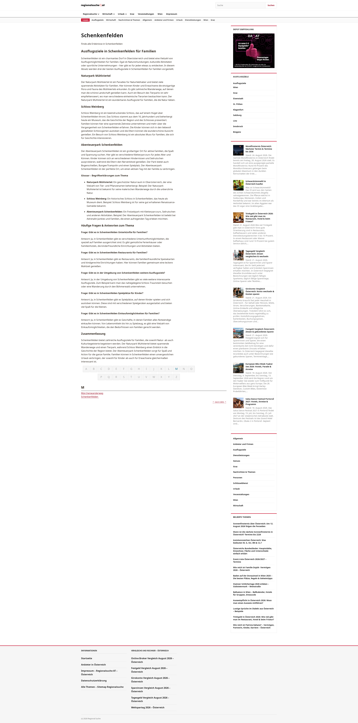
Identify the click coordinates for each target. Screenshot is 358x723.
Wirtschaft (107, 14)
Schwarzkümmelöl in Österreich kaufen (256, 182)
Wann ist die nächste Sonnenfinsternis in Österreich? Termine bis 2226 (253, 533)
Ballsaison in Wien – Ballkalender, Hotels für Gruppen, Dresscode (252, 593)
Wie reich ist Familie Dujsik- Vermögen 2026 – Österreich (251, 568)
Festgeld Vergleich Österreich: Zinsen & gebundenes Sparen (260, 330)
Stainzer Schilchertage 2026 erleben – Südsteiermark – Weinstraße (251, 585)
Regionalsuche (90, 14)
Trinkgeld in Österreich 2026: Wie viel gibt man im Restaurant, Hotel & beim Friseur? (259, 217)
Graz (132, 14)
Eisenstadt (238, 98)
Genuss (236, 461)
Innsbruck (238, 126)
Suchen (271, 5)
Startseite (86, 658)
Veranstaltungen (146, 14)
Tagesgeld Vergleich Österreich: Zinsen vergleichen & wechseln (257, 254)
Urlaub (121, 14)
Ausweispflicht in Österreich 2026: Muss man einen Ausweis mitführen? (252, 601)
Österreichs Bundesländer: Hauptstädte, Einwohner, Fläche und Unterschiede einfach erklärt (252, 551)
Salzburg (237, 115)
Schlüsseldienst (240, 483)
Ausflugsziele (98, 20)
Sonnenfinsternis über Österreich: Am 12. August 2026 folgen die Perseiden (253, 525)
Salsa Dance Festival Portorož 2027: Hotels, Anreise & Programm (260, 402)
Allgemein (147, 20)
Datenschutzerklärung (94, 680)
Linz (235, 120)
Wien (160, 14)
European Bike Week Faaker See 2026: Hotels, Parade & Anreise (259, 367)
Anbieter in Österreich (93, 664)
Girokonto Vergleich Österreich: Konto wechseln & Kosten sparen (260, 291)
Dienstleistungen (193, 20)
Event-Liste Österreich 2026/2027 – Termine (249, 560)
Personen (237, 477)
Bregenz (237, 132)
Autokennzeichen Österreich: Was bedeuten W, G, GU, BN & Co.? (249, 541)
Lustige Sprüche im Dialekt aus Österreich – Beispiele (253, 610)
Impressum (171, 14)
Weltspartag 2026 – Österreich (147, 707)
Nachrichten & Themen (129, 20)
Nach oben (219, 402)
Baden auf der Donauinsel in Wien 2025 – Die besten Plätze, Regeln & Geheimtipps (252, 577)
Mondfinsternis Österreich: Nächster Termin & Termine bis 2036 (259, 149)
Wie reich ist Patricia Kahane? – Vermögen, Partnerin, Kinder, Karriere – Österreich (253, 626)
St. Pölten (237, 104)
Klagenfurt (238, 109)
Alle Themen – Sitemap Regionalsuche (102, 686)
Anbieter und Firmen (164, 20)
